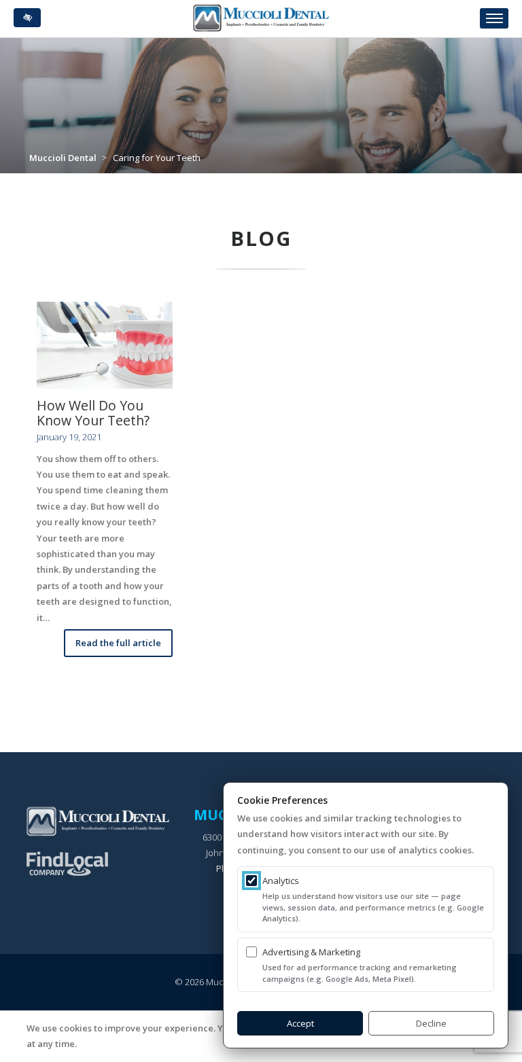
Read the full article (118, 643)
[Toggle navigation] (494, 18)
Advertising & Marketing (311, 952)
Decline (431, 1023)
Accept (300, 1023)
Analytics (280, 880)
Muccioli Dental (63, 158)
